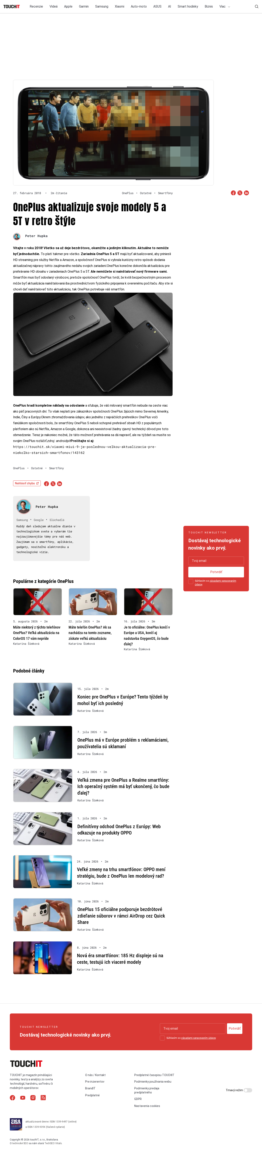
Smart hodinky (188, 6)
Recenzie (36, 6)
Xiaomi (119, 6)
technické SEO (20, 1143)
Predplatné (92, 1095)
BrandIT (90, 1088)
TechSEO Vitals (53, 1143)
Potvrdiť (216, 572)
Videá (54, 6)
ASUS (157, 6)
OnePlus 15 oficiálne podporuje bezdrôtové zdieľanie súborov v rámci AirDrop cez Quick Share (121, 915)
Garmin (84, 6)
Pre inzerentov (94, 1081)
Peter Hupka (36, 236)
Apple (68, 6)
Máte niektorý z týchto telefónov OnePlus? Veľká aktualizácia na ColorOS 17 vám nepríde (36, 632)
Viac (222, 6)
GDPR (138, 1099)
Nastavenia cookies (147, 1106)
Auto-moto (139, 6)
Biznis (209, 6)
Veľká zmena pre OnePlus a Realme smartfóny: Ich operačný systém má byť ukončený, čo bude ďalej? (123, 786)
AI (169, 6)
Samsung (101, 6)
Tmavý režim (235, 1090)
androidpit (63, 441)
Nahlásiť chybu (25, 483)
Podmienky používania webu (152, 1081)
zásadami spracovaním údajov (198, 1038)
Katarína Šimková (26, 643)
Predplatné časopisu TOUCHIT (154, 1075)
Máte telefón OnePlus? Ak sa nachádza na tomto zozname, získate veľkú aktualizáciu (90, 632)
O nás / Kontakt (95, 1075)
